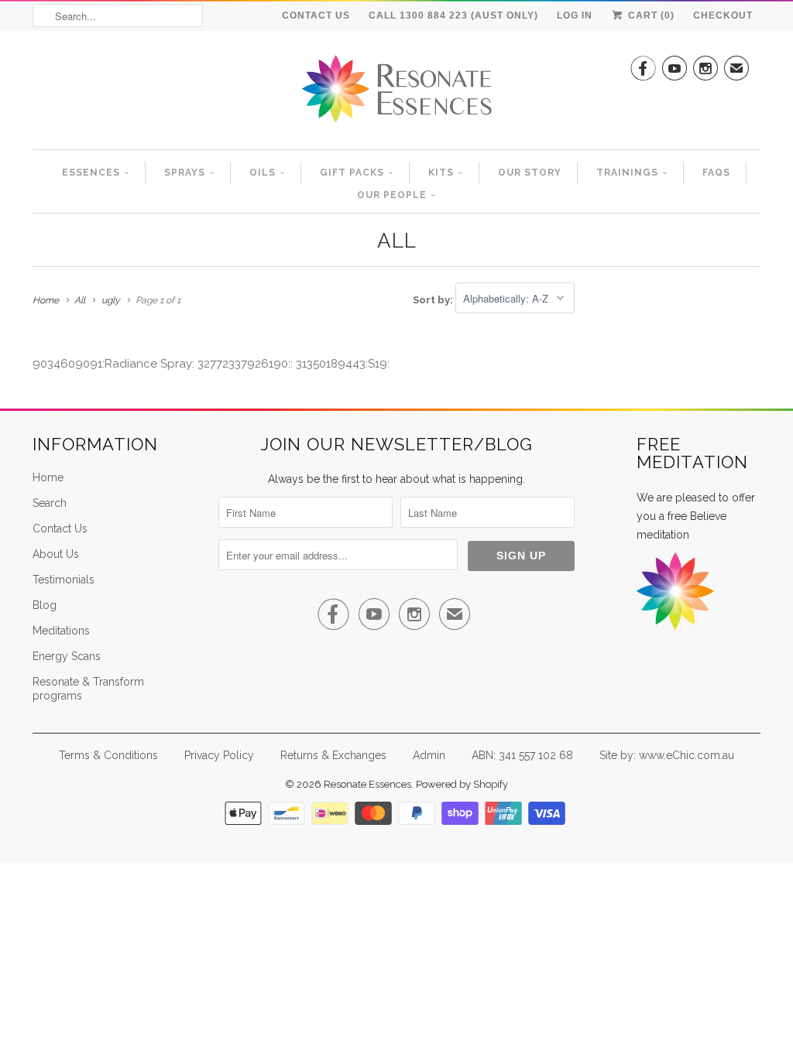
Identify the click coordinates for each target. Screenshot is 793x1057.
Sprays (184, 172)
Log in (574, 15)
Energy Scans (67, 656)
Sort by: (434, 299)
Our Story (529, 172)
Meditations (61, 630)
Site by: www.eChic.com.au (666, 755)
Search (50, 503)
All (397, 240)
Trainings (627, 172)
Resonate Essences (367, 784)
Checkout (723, 15)
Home (48, 477)
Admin (429, 755)
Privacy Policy (219, 755)
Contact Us (316, 15)
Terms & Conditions (108, 755)
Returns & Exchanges (333, 755)
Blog (45, 605)
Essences (91, 172)
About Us (56, 554)
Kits (441, 172)
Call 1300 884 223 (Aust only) (453, 15)
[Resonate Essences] (396, 94)
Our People (392, 195)
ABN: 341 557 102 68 (522, 755)
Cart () (650, 15)
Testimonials (63, 579)
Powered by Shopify (462, 784)
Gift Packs (352, 172)
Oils (262, 172)
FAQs (716, 172)
